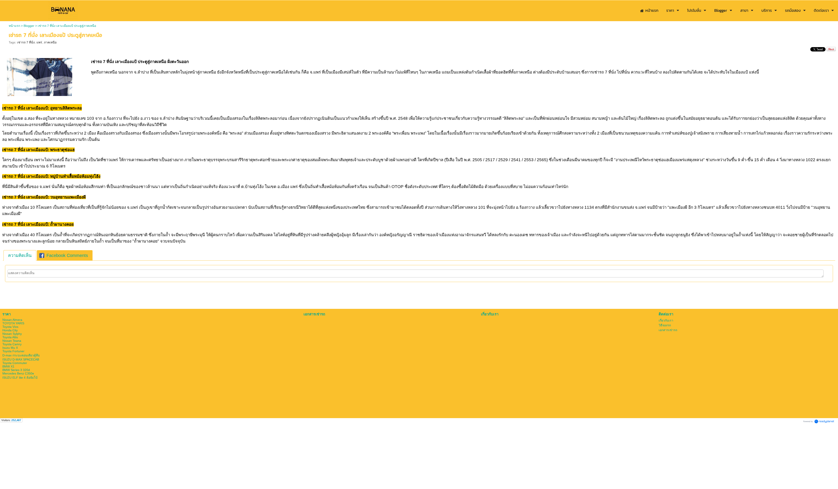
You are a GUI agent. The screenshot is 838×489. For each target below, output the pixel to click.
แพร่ (39, 42)
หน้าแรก (14, 25)
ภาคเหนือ (50, 42)
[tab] (19, 255)
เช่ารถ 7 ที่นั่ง (26, 42)
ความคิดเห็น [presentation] (20, 255)
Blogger (29, 25)
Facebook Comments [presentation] (67, 255)
